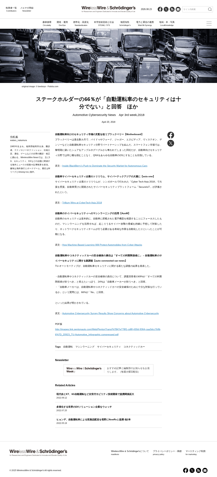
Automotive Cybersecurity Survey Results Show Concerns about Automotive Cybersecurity (110, 313)
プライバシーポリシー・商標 (167, 452)
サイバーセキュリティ (109, 346)
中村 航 (14, 136)
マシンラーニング (84, 346)
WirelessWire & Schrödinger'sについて (130, 452)
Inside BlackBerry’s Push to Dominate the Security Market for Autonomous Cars (104, 165)
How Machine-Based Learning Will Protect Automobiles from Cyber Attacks (102, 244)
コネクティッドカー (134, 346)
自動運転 (68, 346)
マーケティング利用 (195, 452)
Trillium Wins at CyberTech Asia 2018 (82, 202)
